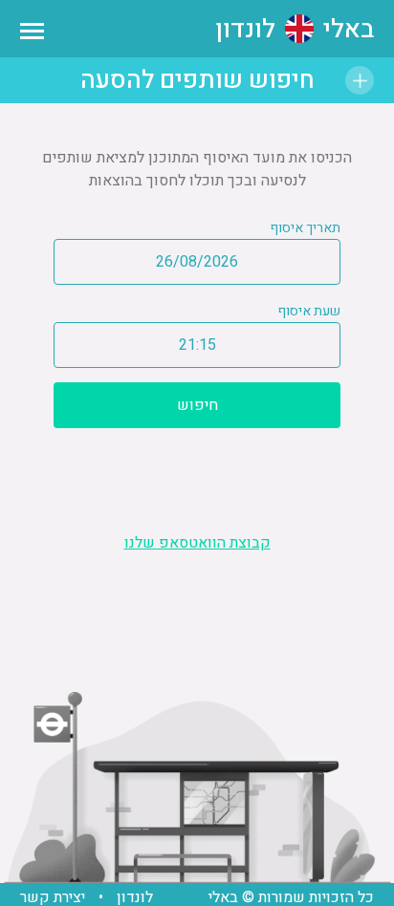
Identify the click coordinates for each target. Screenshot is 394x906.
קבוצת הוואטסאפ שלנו (197, 542)
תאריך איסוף (305, 228)
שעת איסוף (308, 311)
